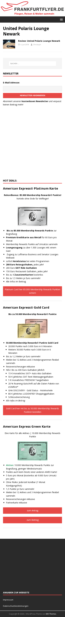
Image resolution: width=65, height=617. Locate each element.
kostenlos (28, 274)
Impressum (8, 599)
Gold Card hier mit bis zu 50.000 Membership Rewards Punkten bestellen (32, 410)
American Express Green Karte (26, 426)
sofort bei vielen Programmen (27, 261)
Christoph (37, 44)
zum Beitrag (33, 519)
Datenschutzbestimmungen (16, 606)
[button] (60, 19)
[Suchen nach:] (32, 63)
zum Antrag (32, 510)
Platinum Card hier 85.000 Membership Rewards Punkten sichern (32, 291)
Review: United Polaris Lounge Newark (39, 40)
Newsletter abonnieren (32, 95)
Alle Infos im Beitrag (16, 281)
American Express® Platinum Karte (30, 188)
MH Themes (51, 614)
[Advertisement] (32, 143)
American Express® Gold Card (26, 307)
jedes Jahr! (25, 264)
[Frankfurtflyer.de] (32, 14)
